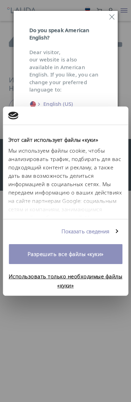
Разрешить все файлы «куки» (66, 253)
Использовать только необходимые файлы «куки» (66, 280)
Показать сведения (85, 231)
